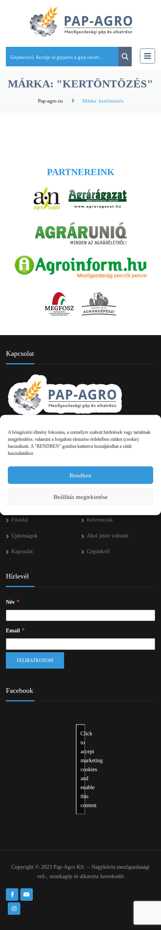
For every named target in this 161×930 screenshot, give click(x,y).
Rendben (80, 475)
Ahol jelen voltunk (107, 536)
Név (13, 601)
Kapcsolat (22, 551)
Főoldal (19, 520)
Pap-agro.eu (50, 101)
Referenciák (100, 520)
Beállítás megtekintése (81, 496)
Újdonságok (24, 536)
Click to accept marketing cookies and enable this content (82, 769)
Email (15, 630)
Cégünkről (98, 551)
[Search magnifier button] (125, 56)
